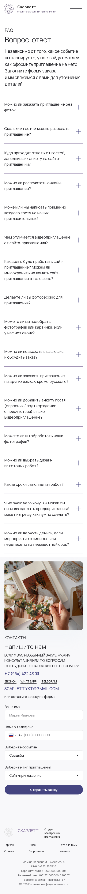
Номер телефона (19, 726)
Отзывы (9, 851)
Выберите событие (21, 747)
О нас (32, 845)
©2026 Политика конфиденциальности (43, 884)
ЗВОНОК (10, 681)
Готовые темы (68, 845)
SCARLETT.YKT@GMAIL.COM (31, 688)
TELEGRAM (49, 681)
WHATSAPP (28, 681)
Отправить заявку (43, 790)
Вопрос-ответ (37, 851)
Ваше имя (12, 706)
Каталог (65, 851)
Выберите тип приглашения (28, 767)
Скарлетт (28, 830)
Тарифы (9, 845)
